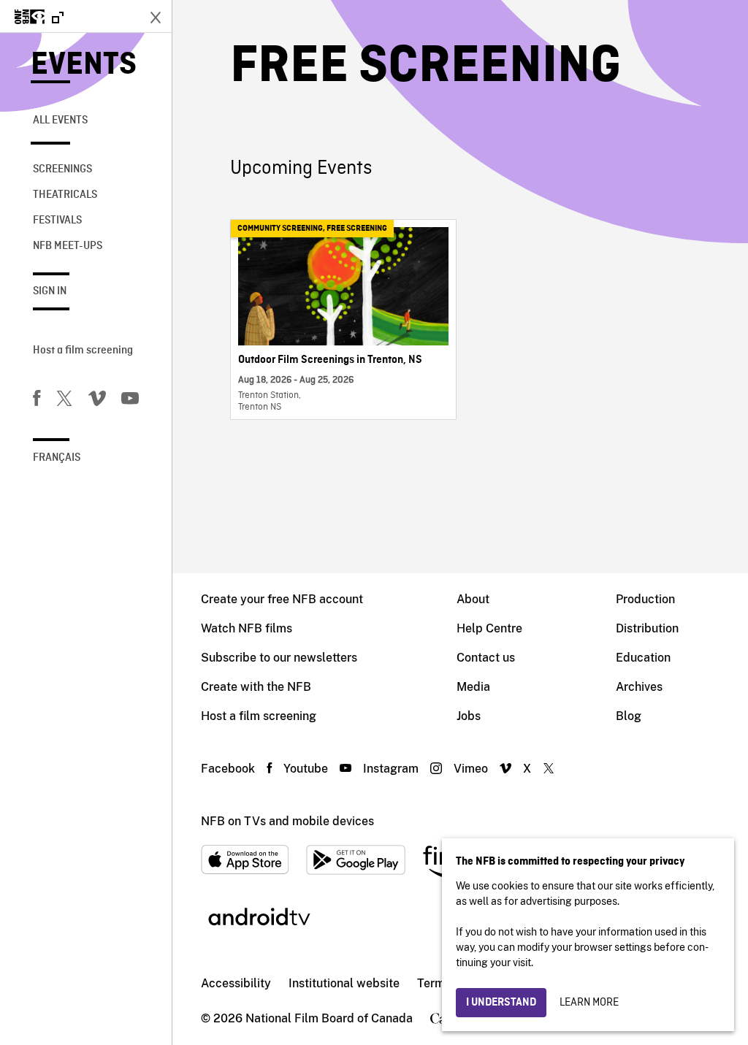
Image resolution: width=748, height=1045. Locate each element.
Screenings (62, 169)
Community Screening (280, 228)
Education (643, 658)
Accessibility (236, 983)
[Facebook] (36, 401)
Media (473, 687)
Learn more (589, 1002)
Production (645, 599)
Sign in (49, 291)
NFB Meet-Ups (67, 246)
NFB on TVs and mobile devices (287, 821)
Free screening (357, 228)
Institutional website (344, 983)
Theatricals (65, 195)
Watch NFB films (246, 628)
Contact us (486, 658)
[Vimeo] (97, 401)
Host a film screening (83, 350)
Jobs (469, 716)
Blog (628, 716)
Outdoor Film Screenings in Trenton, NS (330, 360)
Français (56, 458)
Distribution (647, 628)
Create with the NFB (256, 687)
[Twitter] (64, 401)
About (473, 599)
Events (84, 65)
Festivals (57, 220)
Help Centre (489, 628)
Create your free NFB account (282, 599)
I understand (501, 1002)
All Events (60, 120)
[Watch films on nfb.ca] (39, 17)
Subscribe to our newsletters (279, 658)
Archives (639, 687)
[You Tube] (130, 401)
